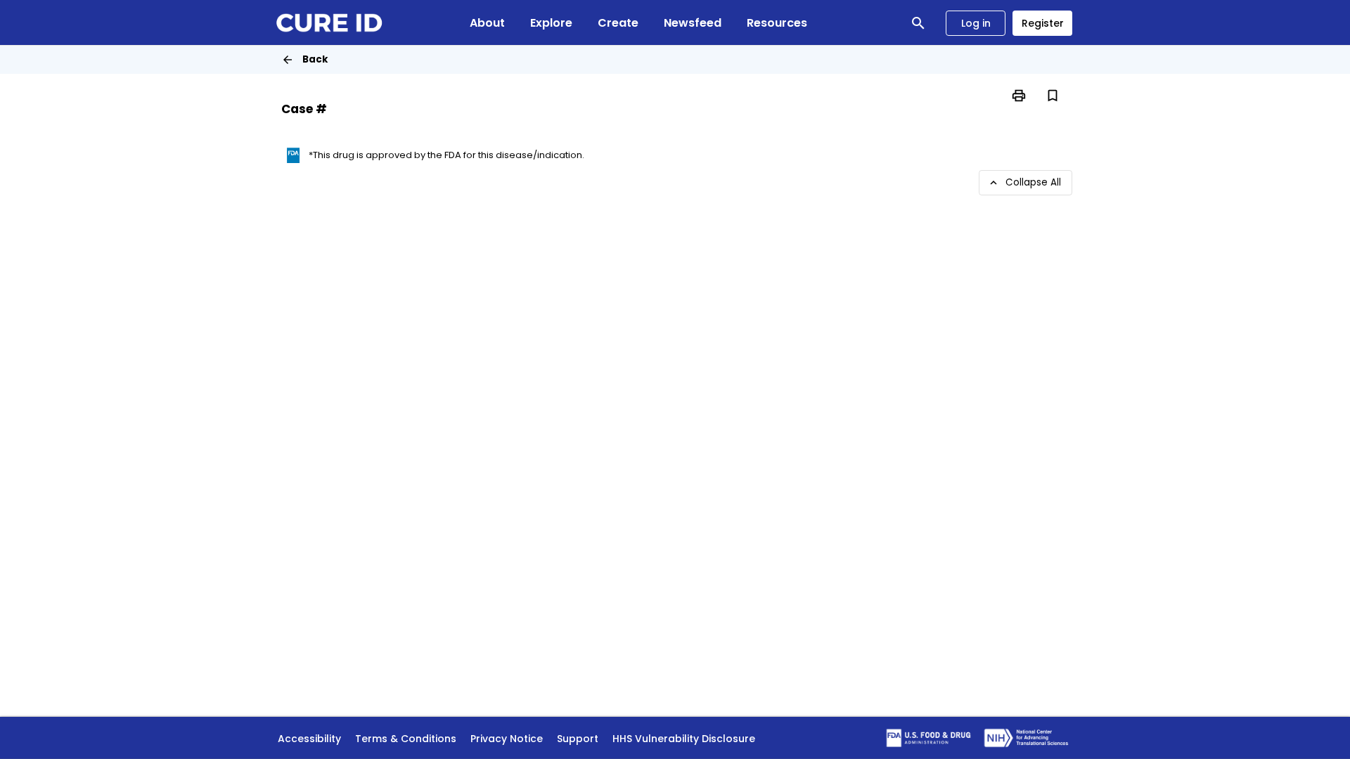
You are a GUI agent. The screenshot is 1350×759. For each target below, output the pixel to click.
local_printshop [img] (1019, 95)
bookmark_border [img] (1052, 95)
